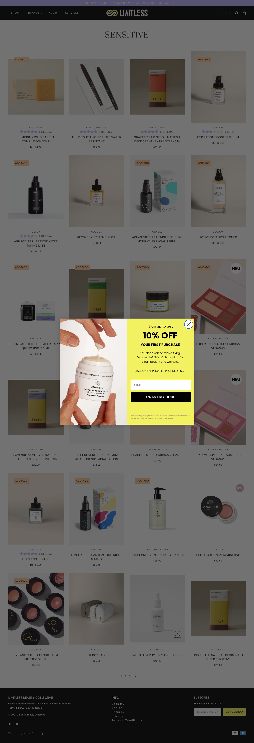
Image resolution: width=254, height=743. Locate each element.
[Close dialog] (188, 324)
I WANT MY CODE (160, 397)
